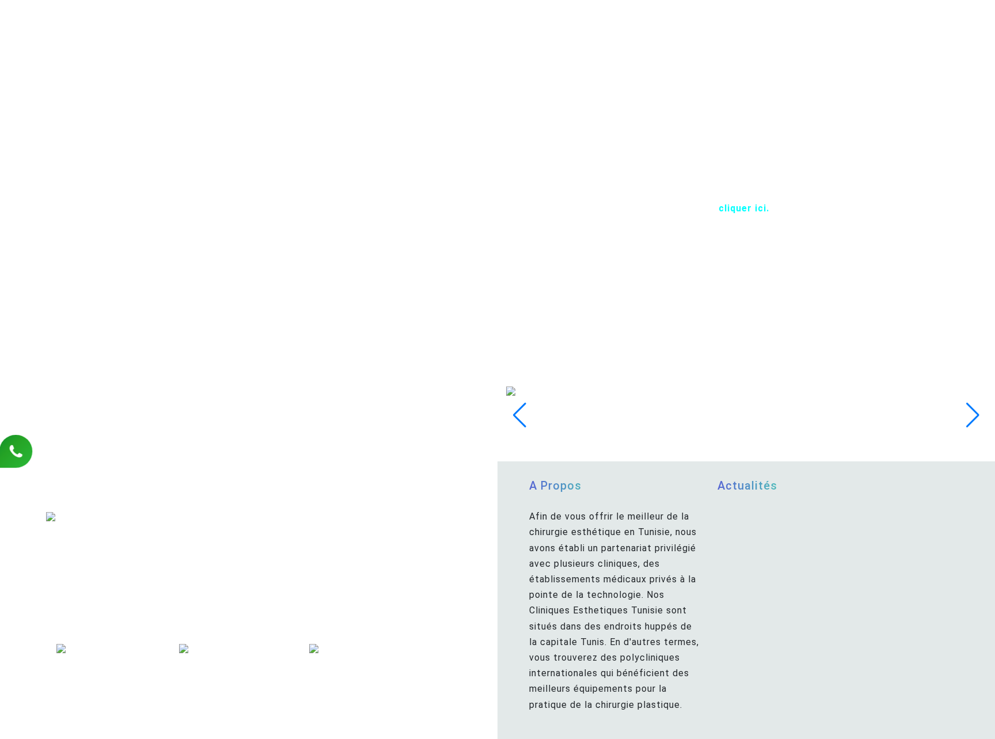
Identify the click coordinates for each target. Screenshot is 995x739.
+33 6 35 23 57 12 (105, 506)
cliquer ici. (744, 208)
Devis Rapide (271, 635)
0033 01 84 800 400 (134, 527)
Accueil (215, 635)
